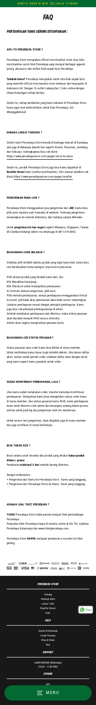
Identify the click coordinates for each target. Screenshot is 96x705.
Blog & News (48, 640)
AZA (48, 684)
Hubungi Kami (48, 599)
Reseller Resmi (48, 608)
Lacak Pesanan (48, 635)
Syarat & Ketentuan (48, 630)
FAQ (48, 644)
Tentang (48, 594)
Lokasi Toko (48, 603)
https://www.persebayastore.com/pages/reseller (43, 176)
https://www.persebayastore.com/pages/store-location (40, 156)
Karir (48, 612)
